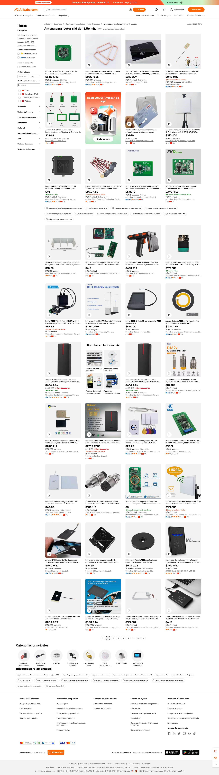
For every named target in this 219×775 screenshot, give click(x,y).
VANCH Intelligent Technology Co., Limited (102, 512)
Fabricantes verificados (103, 704)
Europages (146, 763)
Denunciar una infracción (140, 730)
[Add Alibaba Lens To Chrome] (56, 752)
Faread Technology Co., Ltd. (136, 82)
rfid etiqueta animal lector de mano (147, 214)
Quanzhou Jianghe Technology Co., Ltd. (60, 273)
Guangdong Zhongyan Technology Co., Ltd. (142, 514)
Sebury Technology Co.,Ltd (96, 456)
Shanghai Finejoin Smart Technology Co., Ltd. (183, 390)
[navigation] (28, 331)
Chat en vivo (135, 709)
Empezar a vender (175, 709)
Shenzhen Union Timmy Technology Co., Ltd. (183, 514)
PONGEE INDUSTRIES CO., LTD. (178, 451)
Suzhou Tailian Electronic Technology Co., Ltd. (103, 199)
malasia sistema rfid (85, 214)
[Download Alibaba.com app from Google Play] (190, 752)
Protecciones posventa (66, 718)
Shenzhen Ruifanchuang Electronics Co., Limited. (103, 273)
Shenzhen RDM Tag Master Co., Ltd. (139, 141)
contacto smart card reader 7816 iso (128, 208)
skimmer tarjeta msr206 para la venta (113, 214)
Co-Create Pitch (26, 709)
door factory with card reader (30, 686)
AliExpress (73, 763)
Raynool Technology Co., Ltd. (56, 571)
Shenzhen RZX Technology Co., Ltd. (139, 571)
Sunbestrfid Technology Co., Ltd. (98, 571)
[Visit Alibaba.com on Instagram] (184, 733)
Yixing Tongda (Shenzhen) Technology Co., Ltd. (63, 451)
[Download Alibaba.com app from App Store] (172, 752)
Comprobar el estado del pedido (180, 713)
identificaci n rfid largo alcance (136, 680)
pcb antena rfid (25, 680)
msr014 (56, 675)
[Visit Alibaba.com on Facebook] (169, 733)
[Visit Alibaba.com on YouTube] (189, 733)
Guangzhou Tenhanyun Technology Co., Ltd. (62, 334)
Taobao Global (119, 763)
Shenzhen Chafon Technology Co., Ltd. (60, 199)
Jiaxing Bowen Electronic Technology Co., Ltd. (143, 627)
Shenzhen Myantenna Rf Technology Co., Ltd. (183, 332)
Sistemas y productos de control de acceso (83, 24)
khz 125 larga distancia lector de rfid (33, 675)
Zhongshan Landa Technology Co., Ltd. (100, 82)
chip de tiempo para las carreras (60, 219)
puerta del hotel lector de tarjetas (76, 680)
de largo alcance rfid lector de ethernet (169, 680)
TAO (129, 763)
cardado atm (163, 675)
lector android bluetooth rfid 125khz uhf (162, 208)
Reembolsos (135, 718)
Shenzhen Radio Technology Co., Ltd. (180, 199)
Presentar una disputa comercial (143, 713)
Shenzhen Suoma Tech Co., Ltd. (137, 332)
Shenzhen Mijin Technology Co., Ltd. (99, 332)
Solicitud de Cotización (103, 709)
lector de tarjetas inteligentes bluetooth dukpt (65, 208)
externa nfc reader (102, 675)
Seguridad (58, 24)
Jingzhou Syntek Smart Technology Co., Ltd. (142, 451)
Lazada (109, 763)
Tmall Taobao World (97, 763)
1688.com (83, 763)
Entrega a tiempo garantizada (68, 713)
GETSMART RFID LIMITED (55, 141)
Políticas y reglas (63, 730)
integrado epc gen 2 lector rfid (77, 675)
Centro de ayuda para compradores (144, 704)
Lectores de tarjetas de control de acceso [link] (120, 24)
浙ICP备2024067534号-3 (174, 771)
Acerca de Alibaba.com (29, 698)
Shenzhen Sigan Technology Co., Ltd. (139, 273)
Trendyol (136, 763)
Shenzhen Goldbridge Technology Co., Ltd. (62, 395)
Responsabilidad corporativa (31, 713)
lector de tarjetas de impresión (60, 214)
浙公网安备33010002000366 (151, 771)
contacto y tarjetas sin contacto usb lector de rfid (134, 675)
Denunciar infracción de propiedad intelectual (144, 724)
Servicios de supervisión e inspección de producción (71, 724)
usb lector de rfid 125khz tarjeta (106, 680)
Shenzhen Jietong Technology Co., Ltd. (60, 82)
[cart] (165, 10)
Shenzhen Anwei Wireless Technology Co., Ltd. (103, 627)
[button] (130, 9)
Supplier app (125, 752)
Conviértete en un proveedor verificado (183, 718)
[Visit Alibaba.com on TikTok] (194, 733)
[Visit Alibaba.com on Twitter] (179, 733)
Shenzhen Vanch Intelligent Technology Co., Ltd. (183, 275)
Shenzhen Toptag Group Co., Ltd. (58, 512)
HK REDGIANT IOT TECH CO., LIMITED (181, 571)
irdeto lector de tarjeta (184, 675)
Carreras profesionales (29, 718)
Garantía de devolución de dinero (70, 709)
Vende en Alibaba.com (176, 704)
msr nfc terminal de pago (47, 680)
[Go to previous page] (103, 638)
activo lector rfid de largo (98, 208)
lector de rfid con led (56, 686)
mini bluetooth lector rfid (176, 214)
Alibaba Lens (31, 752)
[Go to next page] (143, 638)
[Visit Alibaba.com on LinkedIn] (174, 733)
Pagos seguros (62, 704)
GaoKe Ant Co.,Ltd (173, 84)
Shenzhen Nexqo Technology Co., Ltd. (180, 141)
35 (138, 638)
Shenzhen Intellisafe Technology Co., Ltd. (182, 627)
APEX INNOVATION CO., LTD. (56, 627)
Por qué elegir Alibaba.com (30, 704)
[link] (215, 751)
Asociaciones (173, 723)
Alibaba (47, 24)
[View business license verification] (132, 771)
